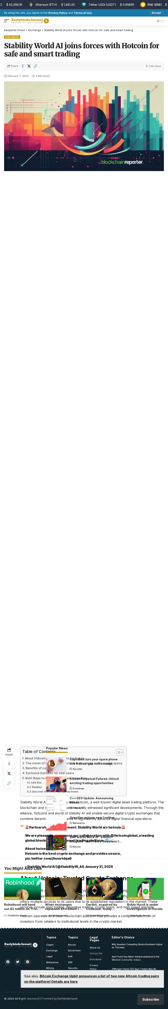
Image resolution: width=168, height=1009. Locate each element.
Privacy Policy (57, 12)
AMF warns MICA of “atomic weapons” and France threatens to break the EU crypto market (95, 841)
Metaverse (79, 823)
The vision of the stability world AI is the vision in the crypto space (74, 763)
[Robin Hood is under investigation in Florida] (145, 889)
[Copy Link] (35, 66)
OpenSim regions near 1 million (92, 817)
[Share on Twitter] (29, 66)
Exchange (12, 37)
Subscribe (150, 999)
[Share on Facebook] (22, 66)
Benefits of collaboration (44, 768)
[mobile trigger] (7, 21)
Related (37, 787)
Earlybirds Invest (17, 915)
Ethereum (78, 807)
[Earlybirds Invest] (30, 21)
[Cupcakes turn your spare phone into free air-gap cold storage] (56, 764)
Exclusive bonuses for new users (50, 773)
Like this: (36, 782)
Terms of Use (83, 12)
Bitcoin (77, 846)
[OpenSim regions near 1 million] (56, 823)
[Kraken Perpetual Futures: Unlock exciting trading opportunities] (56, 784)
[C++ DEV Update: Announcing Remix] (56, 803)
